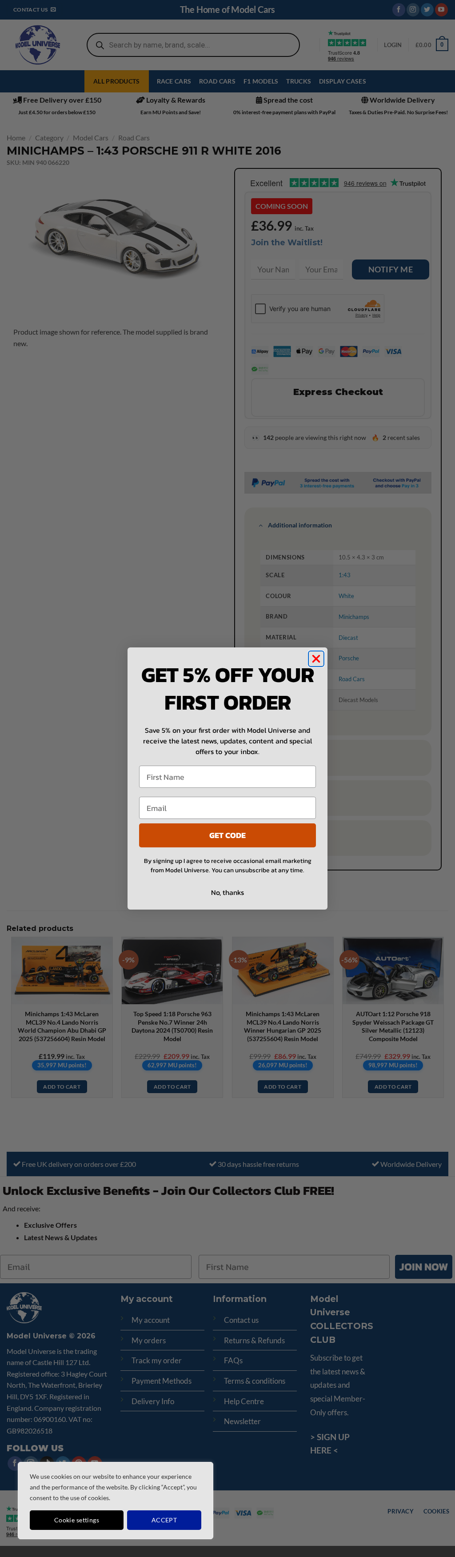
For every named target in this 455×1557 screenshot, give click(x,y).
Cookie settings (76, 1520)
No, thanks (227, 892)
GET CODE (227, 835)
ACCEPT (164, 1520)
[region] (115, 1500)
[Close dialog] (316, 659)
